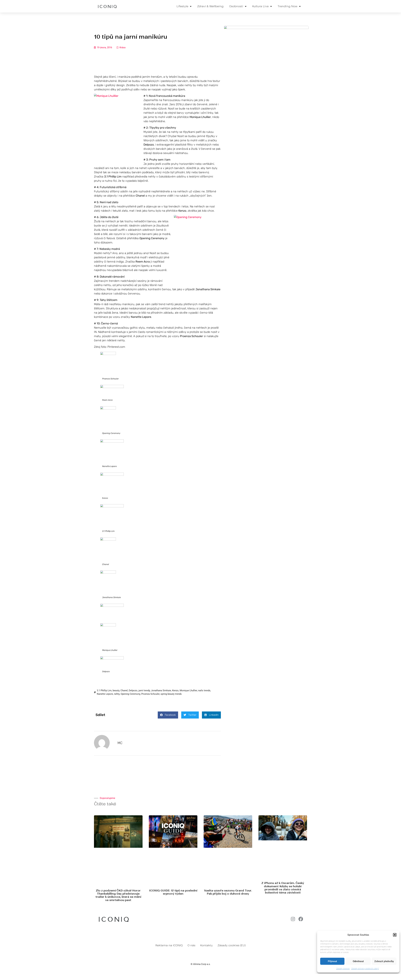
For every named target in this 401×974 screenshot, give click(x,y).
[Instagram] (293, 919)
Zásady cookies (343, 968)
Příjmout (332, 961)
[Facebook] (300, 919)
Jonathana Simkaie (161, 690)
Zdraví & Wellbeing (210, 6)
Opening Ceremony (130, 694)
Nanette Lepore (105, 694)
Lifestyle (182, 6)
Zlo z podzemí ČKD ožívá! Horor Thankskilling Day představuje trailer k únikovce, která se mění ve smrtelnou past (118, 895)
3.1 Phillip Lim (104, 690)
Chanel (124, 690)
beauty (116, 690)
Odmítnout (358, 961)
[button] (394, 934)
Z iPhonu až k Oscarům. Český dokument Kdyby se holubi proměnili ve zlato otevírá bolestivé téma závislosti (282, 887)
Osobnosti (236, 6)
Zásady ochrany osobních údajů (365, 968)
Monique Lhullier (188, 690)
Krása (122, 47)
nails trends (204, 690)
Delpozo (133, 690)
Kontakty (206, 945)
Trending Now (287, 6)
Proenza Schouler (150, 694)
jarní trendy (144, 690)
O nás (191, 945)
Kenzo (175, 690)
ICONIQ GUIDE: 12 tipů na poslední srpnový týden (173, 892)
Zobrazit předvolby (384, 961)
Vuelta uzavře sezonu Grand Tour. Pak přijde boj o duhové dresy (228, 892)
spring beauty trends (171, 694)
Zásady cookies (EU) (232, 945)
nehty (117, 694)
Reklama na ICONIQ (169, 945)
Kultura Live (260, 6)
